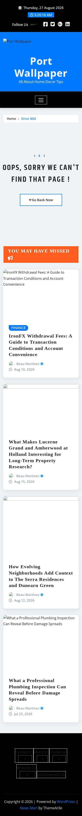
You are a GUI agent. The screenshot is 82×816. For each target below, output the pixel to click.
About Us (41, 752)
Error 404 (28, 118)
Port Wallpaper (41, 67)
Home (11, 118)
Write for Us (27, 767)
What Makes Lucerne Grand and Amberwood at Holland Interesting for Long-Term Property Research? (38, 454)
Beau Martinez (27, 363)
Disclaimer (58, 752)
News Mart (29, 808)
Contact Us (24, 752)
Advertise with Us (51, 774)
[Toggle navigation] (41, 100)
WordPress (66, 801)
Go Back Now (42, 200)
